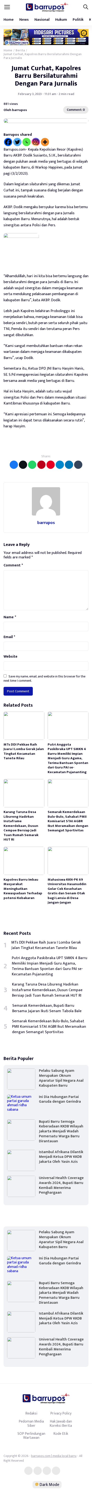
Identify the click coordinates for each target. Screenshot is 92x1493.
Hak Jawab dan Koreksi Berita (61, 1423)
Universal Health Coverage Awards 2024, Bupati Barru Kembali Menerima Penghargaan (61, 1185)
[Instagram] (36, 142)
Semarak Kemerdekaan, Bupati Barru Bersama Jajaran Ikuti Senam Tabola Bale (47, 1008)
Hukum (61, 19)
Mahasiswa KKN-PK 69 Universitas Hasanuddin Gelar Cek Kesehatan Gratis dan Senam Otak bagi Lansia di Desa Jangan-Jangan (67, 891)
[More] (45, 142)
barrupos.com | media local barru (53, 1456)
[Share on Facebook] (14, 465)
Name (10, 617)
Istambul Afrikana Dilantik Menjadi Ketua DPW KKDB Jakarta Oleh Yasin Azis (61, 1157)
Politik (78, 19)
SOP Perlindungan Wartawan (31, 1436)
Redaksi (31, 1413)
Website (10, 657)
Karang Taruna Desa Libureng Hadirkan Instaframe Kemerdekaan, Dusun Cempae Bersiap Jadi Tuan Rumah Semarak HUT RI (21, 825)
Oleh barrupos (15, 110)
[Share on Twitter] (23, 465)
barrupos (46, 522)
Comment (13, 565)
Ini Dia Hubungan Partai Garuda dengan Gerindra (60, 1099)
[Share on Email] (41, 465)
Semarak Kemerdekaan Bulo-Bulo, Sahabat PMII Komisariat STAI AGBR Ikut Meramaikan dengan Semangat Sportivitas (68, 821)
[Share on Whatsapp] (32, 465)
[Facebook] (8, 142)
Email (9, 637)
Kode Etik (60, 1434)
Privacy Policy (60, 1413)
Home (9, 19)
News (24, 19)
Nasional (42, 19)
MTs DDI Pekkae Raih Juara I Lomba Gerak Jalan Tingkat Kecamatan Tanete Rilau (24, 751)
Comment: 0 (76, 109)
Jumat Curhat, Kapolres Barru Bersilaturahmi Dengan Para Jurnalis (46, 76)
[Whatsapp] (26, 142)
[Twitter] (17, 142)
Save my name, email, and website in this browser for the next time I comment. (44, 678)
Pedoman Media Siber (31, 1423)
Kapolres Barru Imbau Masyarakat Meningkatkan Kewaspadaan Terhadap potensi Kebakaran (23, 889)
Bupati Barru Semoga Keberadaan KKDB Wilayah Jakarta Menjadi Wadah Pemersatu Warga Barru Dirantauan (61, 1131)
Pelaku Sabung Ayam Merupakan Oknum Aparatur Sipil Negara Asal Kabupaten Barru (61, 1078)
